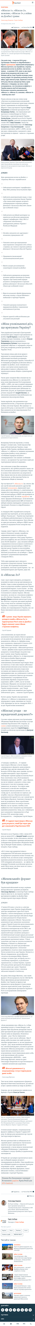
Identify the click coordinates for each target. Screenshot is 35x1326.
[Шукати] (30, 1324)
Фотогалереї (17, 1293)
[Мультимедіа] (11, 1324)
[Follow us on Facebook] (2, 1310)
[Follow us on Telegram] (14, 1310)
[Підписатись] (30, 1310)
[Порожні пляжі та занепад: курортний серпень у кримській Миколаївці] (7, 1296)
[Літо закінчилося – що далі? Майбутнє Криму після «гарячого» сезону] (7, 1268)
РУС (24, 1324)
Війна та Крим (18, 1254)
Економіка (17, 1245)
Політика (4, 7)
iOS (3, 1183)
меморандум (12, 488)
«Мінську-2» (18, 484)
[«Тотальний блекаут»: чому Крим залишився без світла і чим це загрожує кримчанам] (7, 1286)
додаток (15, 1181)
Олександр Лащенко (7, 20)
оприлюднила (10, 65)
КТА (18, 1324)
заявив (3, 726)
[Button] (15, 27)
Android (9, 1183)
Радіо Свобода (18, 20)
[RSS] (22, 1310)
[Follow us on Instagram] (18, 1310)
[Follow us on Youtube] (10, 1310)
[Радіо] (4, 1324)
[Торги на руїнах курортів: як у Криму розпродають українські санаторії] (7, 1247)
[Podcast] (26, 1310)
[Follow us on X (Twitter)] (6, 1310)
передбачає (25, 496)
